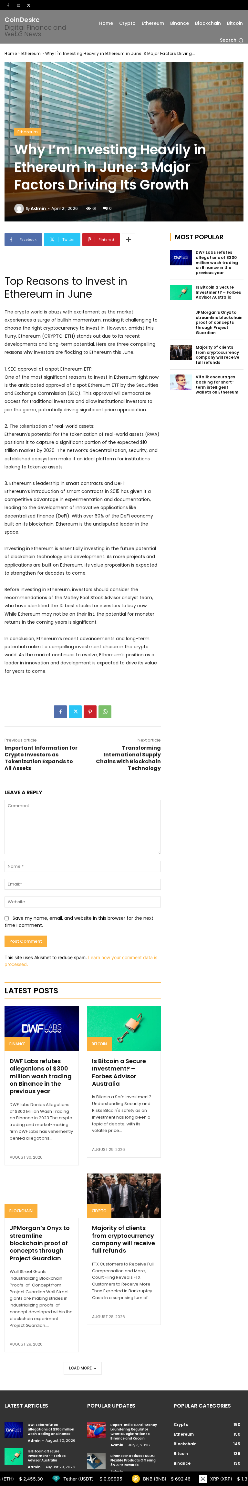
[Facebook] (8, 5)
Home (11, 53)
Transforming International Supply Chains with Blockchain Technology (128, 758)
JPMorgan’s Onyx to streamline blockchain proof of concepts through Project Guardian (40, 1243)
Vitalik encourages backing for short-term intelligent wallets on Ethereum (217, 384)
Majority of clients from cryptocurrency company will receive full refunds (123, 1239)
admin (38, 208)
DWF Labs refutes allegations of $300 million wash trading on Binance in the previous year (41, 1076)
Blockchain (21, 1211)
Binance (17, 1044)
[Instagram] (18, 5)
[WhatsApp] (104, 711)
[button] (231, 40)
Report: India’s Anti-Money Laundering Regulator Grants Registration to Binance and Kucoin (133, 1431)
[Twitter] (28, 5)
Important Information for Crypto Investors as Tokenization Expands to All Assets (41, 758)
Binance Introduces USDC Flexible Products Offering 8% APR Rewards (133, 1460)
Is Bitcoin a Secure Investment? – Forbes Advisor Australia (119, 1072)
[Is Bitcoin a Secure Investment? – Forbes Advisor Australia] (124, 1028)
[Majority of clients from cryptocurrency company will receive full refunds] (124, 1195)
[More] (128, 239)
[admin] (20, 208)
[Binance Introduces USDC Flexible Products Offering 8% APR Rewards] (96, 1461)
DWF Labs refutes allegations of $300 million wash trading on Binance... (51, 1429)
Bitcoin (99, 1044)
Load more (80, 1368)
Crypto (99, 1211)
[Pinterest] (90, 711)
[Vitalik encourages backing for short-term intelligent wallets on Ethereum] (181, 382)
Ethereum (31, 53)
